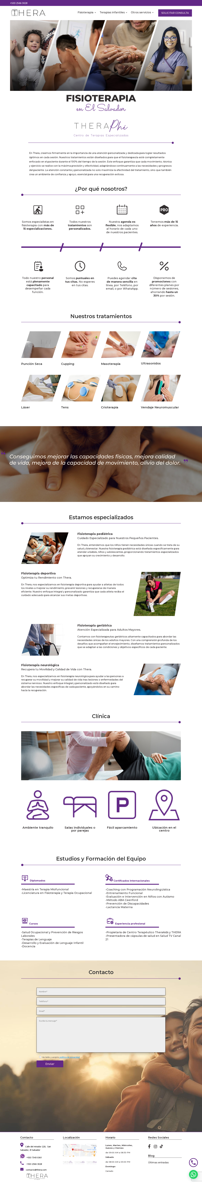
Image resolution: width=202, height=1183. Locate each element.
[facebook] (150, 1147)
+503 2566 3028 (18, 3)
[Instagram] (155, 1147)
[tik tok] (161, 1147)
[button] (193, 1174)
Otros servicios (141, 12)
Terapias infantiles (112, 12)
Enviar (49, 1064)
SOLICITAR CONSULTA (175, 13)
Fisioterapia (85, 12)
